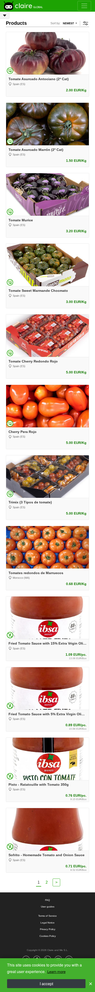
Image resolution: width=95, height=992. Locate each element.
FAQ (47, 900)
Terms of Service (47, 915)
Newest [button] (69, 23)
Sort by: (55, 23)
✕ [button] (91, 983)
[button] (85, 24)
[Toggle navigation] (84, 6)
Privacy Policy (47, 929)
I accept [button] (46, 983)
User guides (47, 906)
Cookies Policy (47, 936)
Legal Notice (47, 922)
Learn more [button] (56, 971)
